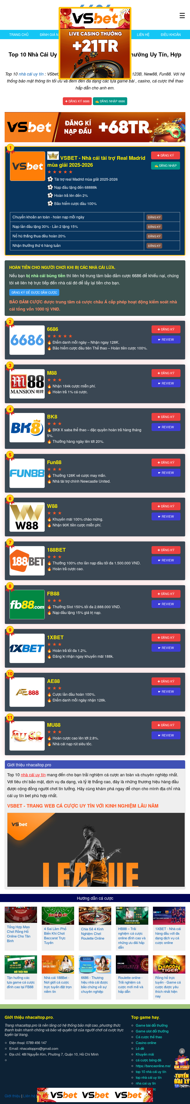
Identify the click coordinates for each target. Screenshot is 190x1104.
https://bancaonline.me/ (153, 1065)
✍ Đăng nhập (166, 165)
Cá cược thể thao (149, 1036)
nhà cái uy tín (31, 74)
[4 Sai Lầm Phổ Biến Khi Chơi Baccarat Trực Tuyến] (58, 923)
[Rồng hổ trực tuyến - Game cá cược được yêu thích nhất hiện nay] (169, 972)
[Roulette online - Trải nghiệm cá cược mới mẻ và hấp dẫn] (132, 972)
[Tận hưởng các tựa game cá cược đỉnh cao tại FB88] (21, 972)
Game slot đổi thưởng (152, 1031)
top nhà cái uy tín (149, 1077)
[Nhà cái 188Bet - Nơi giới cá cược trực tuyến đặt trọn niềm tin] (58, 972)
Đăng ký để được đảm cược (34, 292)
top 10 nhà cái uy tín (151, 1071)
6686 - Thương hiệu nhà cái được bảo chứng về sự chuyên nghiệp (94, 984)
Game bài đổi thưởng (152, 1025)
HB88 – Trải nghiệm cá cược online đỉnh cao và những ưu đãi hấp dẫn (132, 938)
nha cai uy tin (146, 1083)
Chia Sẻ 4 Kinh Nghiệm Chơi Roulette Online (92, 933)
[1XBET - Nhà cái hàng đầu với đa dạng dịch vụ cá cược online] (169, 923)
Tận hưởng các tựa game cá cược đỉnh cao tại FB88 (21, 982)
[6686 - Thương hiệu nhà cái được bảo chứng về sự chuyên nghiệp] (95, 972)
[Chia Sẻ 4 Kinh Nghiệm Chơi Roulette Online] (95, 923)
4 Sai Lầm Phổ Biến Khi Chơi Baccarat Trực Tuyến (55, 935)
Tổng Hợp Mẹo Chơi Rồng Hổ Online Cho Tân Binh (18, 933)
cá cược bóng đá (148, 1059)
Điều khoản (171, 34)
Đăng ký (154, 217)
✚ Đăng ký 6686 (77, 101)
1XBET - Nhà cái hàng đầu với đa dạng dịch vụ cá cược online (168, 935)
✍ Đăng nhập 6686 (110, 101)
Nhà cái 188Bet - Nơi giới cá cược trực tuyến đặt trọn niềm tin (58, 984)
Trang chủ (18, 34)
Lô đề (140, 1048)
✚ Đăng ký (165, 155)
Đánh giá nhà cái (54, 34)
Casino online (146, 1042)
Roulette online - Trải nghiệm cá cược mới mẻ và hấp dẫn (130, 984)
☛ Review (166, 339)
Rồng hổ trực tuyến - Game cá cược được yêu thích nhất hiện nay (168, 986)
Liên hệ (143, 34)
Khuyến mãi (145, 1054)
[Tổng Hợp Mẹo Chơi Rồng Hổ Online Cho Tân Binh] (21, 921)
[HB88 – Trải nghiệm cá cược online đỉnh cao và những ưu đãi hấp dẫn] (132, 923)
